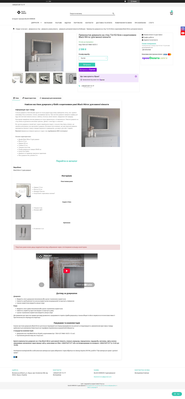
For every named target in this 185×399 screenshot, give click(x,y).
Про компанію (140, 23)
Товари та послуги (21, 29)
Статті (151, 23)
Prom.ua (102, 383)
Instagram (48, 23)
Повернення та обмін (123, 23)
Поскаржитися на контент (93, 385)
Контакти (89, 23)
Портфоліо (78, 23)
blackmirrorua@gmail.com (102, 377)
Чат (178, 394)
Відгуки (68, 23)
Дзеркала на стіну (34, 29)
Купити (88, 65)
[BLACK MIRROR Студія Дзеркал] (21, 12)
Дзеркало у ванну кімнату (50, 29)
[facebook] (14, 357)
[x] (16, 357)
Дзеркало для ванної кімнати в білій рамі (72, 29)
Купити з (85, 70)
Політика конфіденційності (109, 385)
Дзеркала (35, 22)
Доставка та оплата (104, 23)
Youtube (58, 23)
